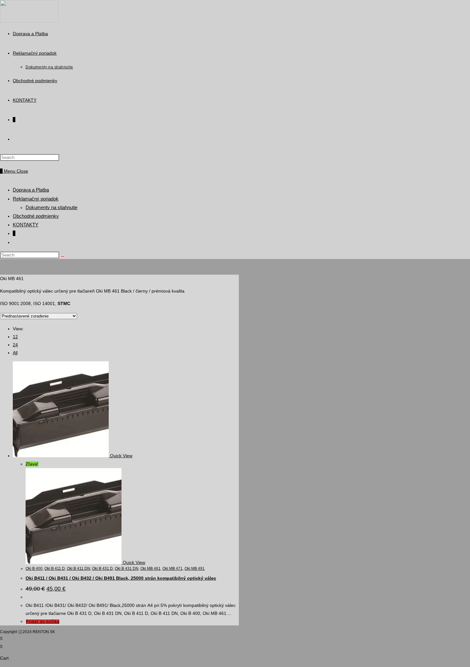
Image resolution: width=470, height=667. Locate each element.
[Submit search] (62, 256)
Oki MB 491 (194, 568)
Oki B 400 (34, 568)
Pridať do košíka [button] (42, 621)
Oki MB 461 (150, 568)
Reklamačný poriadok (36, 198)
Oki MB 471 (172, 568)
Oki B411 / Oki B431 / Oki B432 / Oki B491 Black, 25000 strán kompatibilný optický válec (121, 578)
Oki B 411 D (54, 568)
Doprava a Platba (31, 189)
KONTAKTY (25, 224)
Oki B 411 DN (78, 568)
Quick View (121, 455)
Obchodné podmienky (36, 216)
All (15, 352)
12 (15, 336)
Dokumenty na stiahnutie (51, 207)
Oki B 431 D (102, 568)
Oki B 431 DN (126, 568)
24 (15, 344)
